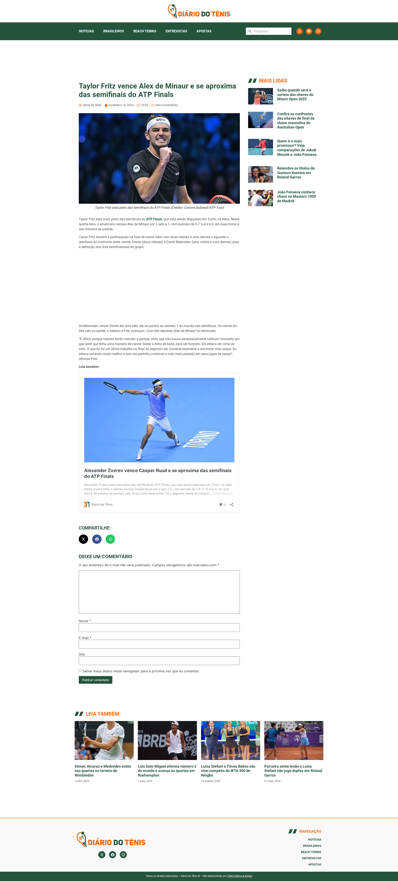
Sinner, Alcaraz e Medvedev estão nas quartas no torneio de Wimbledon (103, 770)
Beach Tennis (144, 31)
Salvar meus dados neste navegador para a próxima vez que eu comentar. (141, 671)
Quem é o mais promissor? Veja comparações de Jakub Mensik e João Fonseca (297, 148)
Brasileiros (113, 31)
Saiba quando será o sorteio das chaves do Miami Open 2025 (295, 94)
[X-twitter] (299, 31)
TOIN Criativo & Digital (239, 876)
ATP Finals (154, 219)
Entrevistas (176, 31)
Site (82, 654)
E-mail (85, 637)
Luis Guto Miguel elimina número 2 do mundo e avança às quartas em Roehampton (167, 770)
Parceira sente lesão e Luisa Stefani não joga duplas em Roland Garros (293, 770)
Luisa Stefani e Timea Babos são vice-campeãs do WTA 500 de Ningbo (228, 770)
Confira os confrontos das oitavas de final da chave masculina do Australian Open (295, 121)
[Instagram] (318, 31)
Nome (85, 621)
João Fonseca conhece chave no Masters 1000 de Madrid (296, 196)
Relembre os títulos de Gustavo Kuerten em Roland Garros (296, 172)
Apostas (204, 31)
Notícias (86, 31)
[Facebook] (309, 31)
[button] (83, 539)
